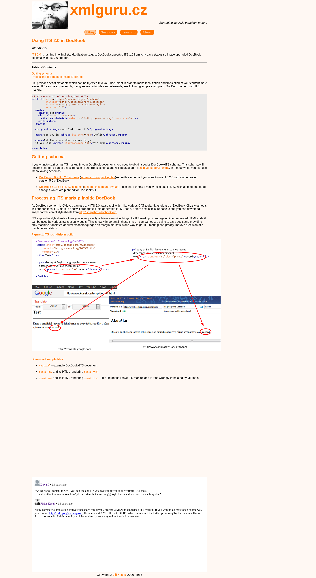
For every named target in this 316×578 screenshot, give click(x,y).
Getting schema (42, 73)
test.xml (45, 365)
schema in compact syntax (98, 177)
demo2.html (91, 378)
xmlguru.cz (108, 10)
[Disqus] (119, 428)
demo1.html (91, 371)
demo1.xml (45, 371)
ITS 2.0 (36, 54)
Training (129, 32)
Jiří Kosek (119, 574)
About (147, 32)
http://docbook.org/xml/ (154, 167)
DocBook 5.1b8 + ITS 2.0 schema (60, 186)
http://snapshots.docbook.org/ (98, 212)
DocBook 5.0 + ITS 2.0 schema (59, 177)
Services (108, 32)
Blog (90, 32)
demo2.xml (45, 378)
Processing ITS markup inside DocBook (57, 76)
